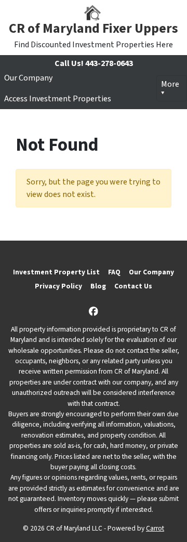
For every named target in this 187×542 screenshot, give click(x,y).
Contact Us (133, 286)
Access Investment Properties (57, 98)
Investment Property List (56, 272)
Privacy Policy (58, 286)
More (170, 84)
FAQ (114, 272)
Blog (98, 286)
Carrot (155, 528)
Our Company (28, 78)
